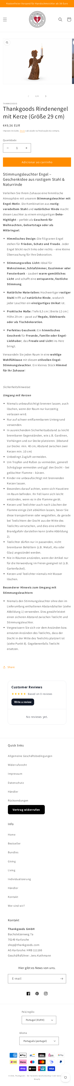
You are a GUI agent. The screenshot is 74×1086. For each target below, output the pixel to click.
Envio (22, 130)
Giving (12, 861)
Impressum (15, 773)
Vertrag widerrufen (26, 809)
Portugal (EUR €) (35, 1020)
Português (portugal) (35, 1041)
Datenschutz (16, 782)
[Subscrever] (61, 978)
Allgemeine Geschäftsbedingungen (30, 756)
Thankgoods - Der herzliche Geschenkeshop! (33, 1076)
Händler (13, 791)
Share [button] (11, 667)
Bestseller (14, 843)
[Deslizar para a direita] (45, 96)
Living (11, 870)
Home (11, 834)
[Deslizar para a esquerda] (28, 96)
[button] (5, 19)
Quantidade (9, 140)
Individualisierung (19, 879)
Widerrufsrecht (17, 765)
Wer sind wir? (16, 905)
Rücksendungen (18, 800)
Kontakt (13, 897)
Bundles (13, 852)
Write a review (22, 702)
